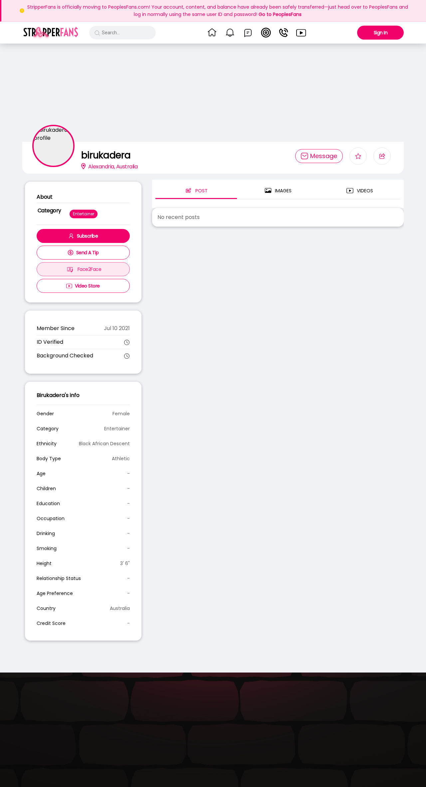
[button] (50, 32)
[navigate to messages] (248, 33)
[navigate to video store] (301, 33)
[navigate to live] (266, 33)
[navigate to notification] (230, 33)
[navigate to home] (212, 33)
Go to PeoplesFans (280, 14)
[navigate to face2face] (283, 33)
